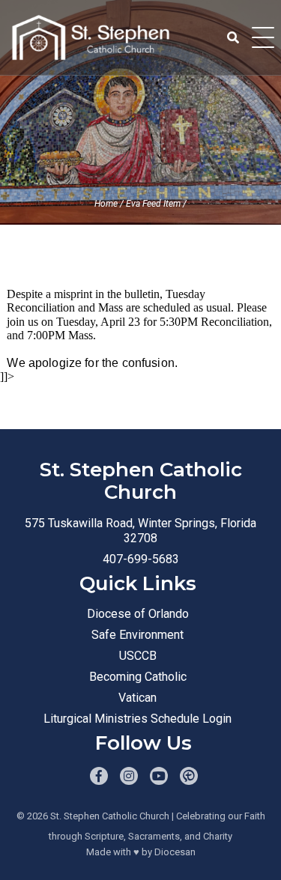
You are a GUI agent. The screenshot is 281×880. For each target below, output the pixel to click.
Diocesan (175, 852)
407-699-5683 (141, 559)
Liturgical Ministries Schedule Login (137, 718)
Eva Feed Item (153, 203)
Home (106, 203)
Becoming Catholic (138, 677)
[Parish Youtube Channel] (159, 776)
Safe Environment (137, 635)
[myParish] (189, 776)
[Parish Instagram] (129, 776)
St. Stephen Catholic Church (109, 816)
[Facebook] (99, 776)
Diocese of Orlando (138, 614)
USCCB (138, 656)
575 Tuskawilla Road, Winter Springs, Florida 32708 (140, 530)
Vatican (137, 698)
